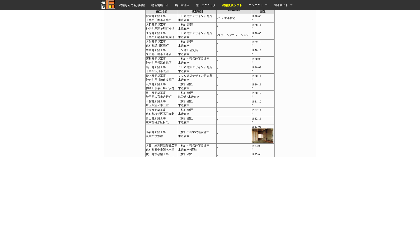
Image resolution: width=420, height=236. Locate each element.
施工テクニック (206, 5)
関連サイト (281, 5)
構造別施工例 (159, 5)
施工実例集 (182, 5)
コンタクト (256, 5)
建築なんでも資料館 (132, 5)
